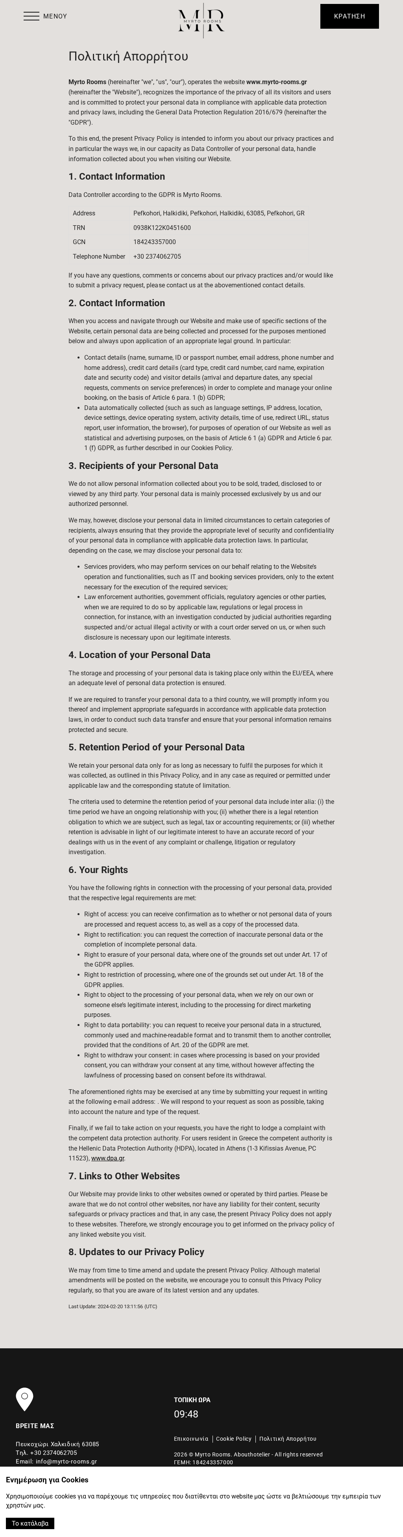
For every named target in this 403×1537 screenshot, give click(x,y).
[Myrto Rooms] (201, 20)
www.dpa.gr (107, 1158)
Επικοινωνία (191, 1439)
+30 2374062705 (53, 1452)
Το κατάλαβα (30, 1523)
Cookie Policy (233, 1439)
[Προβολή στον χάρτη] (24, 1399)
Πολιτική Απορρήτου (287, 1439)
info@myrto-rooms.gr (66, 1461)
